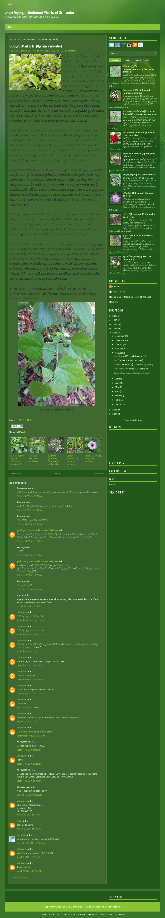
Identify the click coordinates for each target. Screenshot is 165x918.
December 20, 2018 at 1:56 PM (30, 693)
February (119, 400)
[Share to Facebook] (21, 426)
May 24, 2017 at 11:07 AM (28, 606)
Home (10, 4)
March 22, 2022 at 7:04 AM (29, 871)
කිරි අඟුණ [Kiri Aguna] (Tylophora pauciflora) (17, 460)
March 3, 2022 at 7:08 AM (28, 857)
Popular (115, 60)
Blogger (138, 420)
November (120, 340)
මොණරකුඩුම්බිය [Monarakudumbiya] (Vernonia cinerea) (138, 69)
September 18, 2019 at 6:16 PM (31, 736)
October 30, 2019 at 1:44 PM (29, 781)
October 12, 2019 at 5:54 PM (29, 750)
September (120, 348)
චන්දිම (115, 302)
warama (21, 835)
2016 (114, 333)
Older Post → (100, 473)
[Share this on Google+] (24, 420)
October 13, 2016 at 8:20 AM (30, 575)
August (118, 353)
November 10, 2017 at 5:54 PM (30, 620)
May (117, 387)
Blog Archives (141, 60)
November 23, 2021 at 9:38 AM (31, 843)
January (119, 404)
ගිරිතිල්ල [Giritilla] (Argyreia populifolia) (93, 458)
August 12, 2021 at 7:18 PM (29, 815)
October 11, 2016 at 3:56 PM (29, 555)
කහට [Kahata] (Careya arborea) (128, 360)
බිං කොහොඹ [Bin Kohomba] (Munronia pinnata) (136, 91)
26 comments (68, 51)
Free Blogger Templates (113, 914)
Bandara (116, 286)
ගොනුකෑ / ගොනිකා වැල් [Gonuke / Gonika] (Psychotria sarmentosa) (140, 112)
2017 (114, 328)
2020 (114, 316)
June (117, 383)
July (117, 379)
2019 (114, 320)
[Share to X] (18, 426)
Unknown (21, 612)
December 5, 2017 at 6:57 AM (30, 665)
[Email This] (12, 426)
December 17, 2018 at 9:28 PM (30, 679)
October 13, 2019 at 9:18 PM (29, 764)
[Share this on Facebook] (17, 420)
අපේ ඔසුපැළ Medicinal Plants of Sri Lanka (39, 12)
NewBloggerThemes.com (90, 914)
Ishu (19, 821)
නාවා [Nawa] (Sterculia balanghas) (130, 356)
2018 (114, 324)
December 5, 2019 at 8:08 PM (30, 795)
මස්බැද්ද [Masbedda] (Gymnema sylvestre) (35, 46)
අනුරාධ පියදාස (119, 291)
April (117, 391)
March (118, 395)
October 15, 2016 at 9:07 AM (30, 589)
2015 (114, 410)
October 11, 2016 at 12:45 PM (30, 541)
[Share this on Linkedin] (31, 420)
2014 (114, 414)
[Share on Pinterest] (28, 420)
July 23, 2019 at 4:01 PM (27, 721)
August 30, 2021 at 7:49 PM (29, 829)
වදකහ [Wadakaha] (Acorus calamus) (72, 460)
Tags (127, 60)
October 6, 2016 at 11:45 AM (30, 510)
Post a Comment (21, 877)
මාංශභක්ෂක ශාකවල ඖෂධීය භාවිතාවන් (132, 373)
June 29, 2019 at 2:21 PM (28, 707)
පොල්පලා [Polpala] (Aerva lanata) (139, 174)
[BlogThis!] (15, 426)
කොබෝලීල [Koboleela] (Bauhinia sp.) (131, 369)
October (119, 344)
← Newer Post (14, 473)
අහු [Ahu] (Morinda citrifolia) (33, 458)
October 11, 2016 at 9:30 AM (30, 524)
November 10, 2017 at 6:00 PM (30, 634)
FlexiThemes (56, 914)
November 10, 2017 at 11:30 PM (31, 651)
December (120, 336)
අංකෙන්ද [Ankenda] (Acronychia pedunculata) (54, 460)
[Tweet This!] (20, 420)
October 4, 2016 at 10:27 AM (30, 496)
